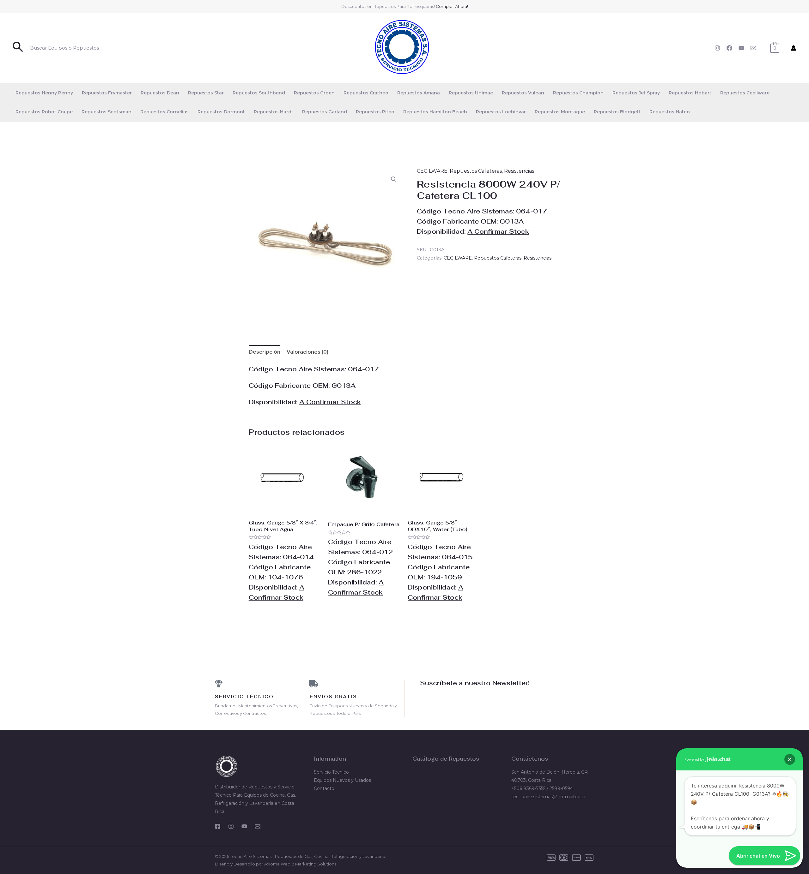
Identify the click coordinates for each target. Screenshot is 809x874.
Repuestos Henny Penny (44, 93)
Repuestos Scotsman (106, 112)
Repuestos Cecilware (744, 93)
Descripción (264, 352)
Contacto (324, 788)
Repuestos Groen (314, 93)
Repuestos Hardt (273, 112)
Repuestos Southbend (259, 93)
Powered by (694, 759)
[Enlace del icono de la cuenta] (793, 48)
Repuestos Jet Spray (636, 93)
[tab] (264, 352)
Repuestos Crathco (366, 93)
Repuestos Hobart (690, 93)
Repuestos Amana (418, 93)
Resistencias (519, 171)
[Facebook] (729, 48)
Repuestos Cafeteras (476, 171)
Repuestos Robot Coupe (44, 112)
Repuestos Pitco (375, 112)
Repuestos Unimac (471, 93)
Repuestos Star (206, 93)
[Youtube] (244, 826)
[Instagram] (717, 48)
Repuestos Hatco (669, 112)
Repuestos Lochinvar (501, 112)
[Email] (753, 48)
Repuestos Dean (160, 93)
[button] (393, 179)
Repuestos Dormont (221, 112)
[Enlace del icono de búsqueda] (18, 48)
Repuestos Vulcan (523, 93)
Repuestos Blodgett (617, 112)
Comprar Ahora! (452, 6)
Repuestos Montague (560, 112)
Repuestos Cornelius (164, 112)
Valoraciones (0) (307, 352)
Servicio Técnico (331, 772)
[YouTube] (741, 48)
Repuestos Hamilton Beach (435, 112)
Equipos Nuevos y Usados (342, 780)
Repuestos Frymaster (107, 93)
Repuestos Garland (324, 112)
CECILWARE (432, 171)
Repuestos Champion (578, 93)
